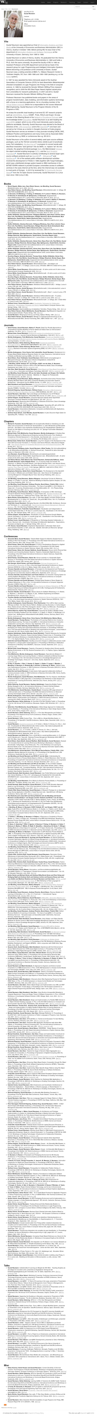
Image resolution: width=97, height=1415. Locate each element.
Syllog (8, 76)
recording (60, 1326)
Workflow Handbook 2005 (54, 494)
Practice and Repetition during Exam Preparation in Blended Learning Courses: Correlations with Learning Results (36, 338)
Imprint (31, 1413)
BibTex (30, 188)
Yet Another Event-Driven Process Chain (53, 847)
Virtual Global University (15, 104)
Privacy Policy (39, 1413)
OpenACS (44, 126)
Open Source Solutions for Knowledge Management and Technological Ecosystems (36, 444)
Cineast (59, 149)
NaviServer (10, 158)
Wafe (40, 149)
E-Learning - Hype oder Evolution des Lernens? (43, 1390)
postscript (30, 331)
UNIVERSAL (17, 115)
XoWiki (92, 1413)
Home (43, 2)
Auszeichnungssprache (26, 724)
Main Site (4, 9)
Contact (85, 2)
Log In (92, 2)
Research (64, 2)
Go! (93, 6)
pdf (35, 331)
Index (94, 9)
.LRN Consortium (25, 126)
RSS (5, 1404)
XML (21, 730)
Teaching (72, 2)
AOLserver (47, 156)
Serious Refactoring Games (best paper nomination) (49, 597)
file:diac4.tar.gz (29, 144)
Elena (25, 115)
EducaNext (27, 119)
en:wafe (14, 1407)
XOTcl (37, 151)
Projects (55, 2)
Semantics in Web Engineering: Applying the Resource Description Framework (35, 391)
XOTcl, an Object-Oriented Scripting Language (40, 1056)
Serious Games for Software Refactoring (46, 586)
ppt (18, 815)
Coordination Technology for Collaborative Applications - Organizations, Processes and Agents (33, 304)
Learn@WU (10, 122)
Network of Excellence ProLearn (46, 117)
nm (10, 9)
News (49, 2)
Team (79, 2)
